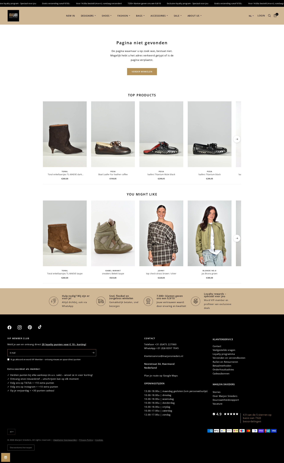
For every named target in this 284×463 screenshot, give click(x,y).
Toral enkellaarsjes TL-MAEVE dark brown (65, 174)
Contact (217, 346)
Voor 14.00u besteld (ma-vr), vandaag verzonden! (93, 3)
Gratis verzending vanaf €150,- (50, 3)
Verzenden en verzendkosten (229, 357)
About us (194, 15)
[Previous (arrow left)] (47, 139)
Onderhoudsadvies (223, 369)
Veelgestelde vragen (224, 349)
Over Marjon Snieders (225, 395)
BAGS (139, 15)
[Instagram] (22, 327)
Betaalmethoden (222, 365)
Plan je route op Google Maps (161, 375)
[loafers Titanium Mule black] (161, 134)
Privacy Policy (86, 440)
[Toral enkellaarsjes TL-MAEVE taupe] (65, 233)
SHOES (105, 15)
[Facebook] (12, 327)
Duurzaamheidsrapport (226, 399)
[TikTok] (42, 327)
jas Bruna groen (209, 273)
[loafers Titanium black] (209, 134)
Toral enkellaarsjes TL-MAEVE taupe (65, 273)
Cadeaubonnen (221, 373)
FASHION (122, 15)
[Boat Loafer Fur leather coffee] (113, 134)
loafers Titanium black (210, 174)
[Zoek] (269, 16)
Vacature (218, 403)
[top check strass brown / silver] (161, 233)
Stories (217, 391)
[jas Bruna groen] (209, 233)
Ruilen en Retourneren (225, 361)
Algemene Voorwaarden (65, 440)
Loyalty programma (224, 353)
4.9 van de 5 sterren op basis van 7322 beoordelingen (257, 418)
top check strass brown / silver (161, 273)
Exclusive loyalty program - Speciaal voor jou (181, 3)
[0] (274, 16)
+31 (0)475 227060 (166, 344)
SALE (176, 15)
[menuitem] (70, 15)
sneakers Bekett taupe (113, 273)
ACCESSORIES (158, 15)
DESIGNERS (87, 15)
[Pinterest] (32, 327)
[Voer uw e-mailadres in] (93, 352)
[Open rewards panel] (5, 457)
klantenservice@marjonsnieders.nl (163, 356)
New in (70, 15)
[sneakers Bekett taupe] (113, 233)
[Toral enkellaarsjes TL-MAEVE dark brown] (65, 134)
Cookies (99, 440)
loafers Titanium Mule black (161, 174)
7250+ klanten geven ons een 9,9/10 (138, 3)
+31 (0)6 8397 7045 (167, 348)
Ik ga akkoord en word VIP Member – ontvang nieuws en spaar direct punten (46, 359)
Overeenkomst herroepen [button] (21, 447)
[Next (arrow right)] (236, 139)
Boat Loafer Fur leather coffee (113, 174)
